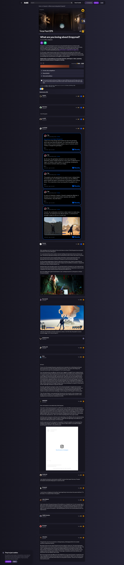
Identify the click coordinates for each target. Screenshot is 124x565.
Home (40, 6)
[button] (62, 70)
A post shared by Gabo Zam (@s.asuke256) (62, 468)
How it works (78, 2)
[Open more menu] (83, 3)
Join (97, 2)
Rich (46, 39)
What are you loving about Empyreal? (57, 6)
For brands (89, 2)
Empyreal (45, 6)
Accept (7, 561)
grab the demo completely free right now (68, 50)
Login (102, 2)
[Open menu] (21, 2)
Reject (14, 561)
